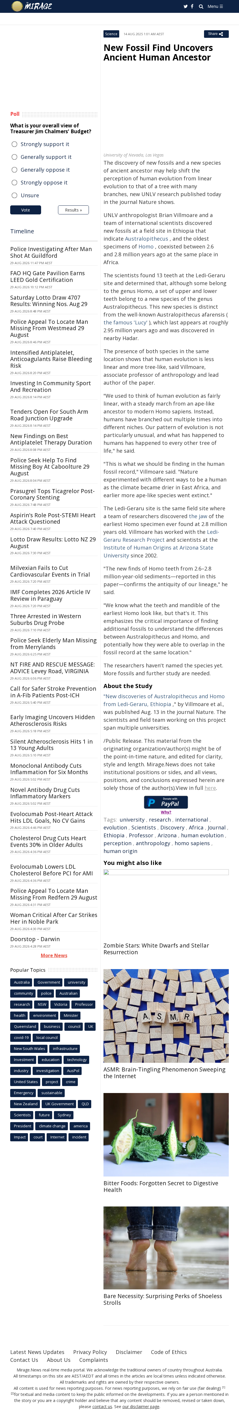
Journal (217, 827)
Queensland (25, 1026)
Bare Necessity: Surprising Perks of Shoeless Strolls (162, 1299)
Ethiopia (113, 835)
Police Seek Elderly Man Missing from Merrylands (53, 644)
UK (90, 1026)
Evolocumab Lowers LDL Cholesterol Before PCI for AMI (51, 870)
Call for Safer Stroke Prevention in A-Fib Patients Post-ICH (53, 692)
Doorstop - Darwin (35, 939)
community (23, 993)
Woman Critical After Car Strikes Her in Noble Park (53, 918)
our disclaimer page (140, 1406)
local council (47, 1037)
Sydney (64, 1114)
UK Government (59, 1103)
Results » (73, 210)
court (38, 1137)
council (74, 1026)
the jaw (198, 516)
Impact (20, 1137)
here (210, 787)
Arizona (167, 835)
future (44, 1114)
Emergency (24, 1092)
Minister (71, 1015)
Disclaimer (129, 1351)
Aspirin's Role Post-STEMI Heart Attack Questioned (53, 518)
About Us (59, 1359)
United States (26, 1081)
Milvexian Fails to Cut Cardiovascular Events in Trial (50, 571)
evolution (115, 827)
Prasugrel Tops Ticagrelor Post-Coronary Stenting (52, 494)
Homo (146, 246)
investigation (47, 1070)
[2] (12, 1393)
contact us (102, 1406)
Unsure (30, 195)
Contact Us (24, 1359)
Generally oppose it (45, 169)
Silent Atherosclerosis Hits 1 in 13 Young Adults (51, 745)
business (52, 1026)
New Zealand (26, 1103)
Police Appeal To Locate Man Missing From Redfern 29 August (53, 894)
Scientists (143, 827)
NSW (42, 1004)
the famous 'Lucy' (125, 322)
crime (70, 1081)
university (132, 819)
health (19, 1015)
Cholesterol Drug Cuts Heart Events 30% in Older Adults (48, 841)
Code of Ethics (169, 1351)
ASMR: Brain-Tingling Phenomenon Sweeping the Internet (164, 1073)
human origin (120, 850)
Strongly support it (45, 144)
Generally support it (46, 156)
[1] (223, 1387)
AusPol (73, 1070)
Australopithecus (146, 238)
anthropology (153, 843)
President (22, 1126)
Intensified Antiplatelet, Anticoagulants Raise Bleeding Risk (51, 359)
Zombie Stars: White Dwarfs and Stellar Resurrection (156, 949)
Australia (22, 982)
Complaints (93, 1359)
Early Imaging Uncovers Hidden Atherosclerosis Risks (52, 720)
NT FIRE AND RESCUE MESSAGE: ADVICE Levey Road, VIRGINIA (52, 668)
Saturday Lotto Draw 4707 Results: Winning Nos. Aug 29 (48, 301)
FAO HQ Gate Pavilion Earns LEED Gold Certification (47, 276)
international (191, 819)
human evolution (202, 835)
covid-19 (21, 1037)
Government (49, 982)
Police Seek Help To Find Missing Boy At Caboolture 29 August (49, 466)
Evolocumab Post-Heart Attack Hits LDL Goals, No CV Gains (51, 817)
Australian (68, 993)
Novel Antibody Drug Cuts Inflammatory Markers (45, 793)
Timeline (22, 231)
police (46, 993)
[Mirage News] (32, 6)
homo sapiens (192, 843)
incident (79, 1137)
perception (117, 843)
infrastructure (65, 1048)
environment (44, 1015)
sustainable (51, 1092)
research (160, 819)
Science (111, 33)
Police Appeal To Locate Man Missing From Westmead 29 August (49, 328)
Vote (25, 210)
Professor (141, 835)
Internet (57, 1137)
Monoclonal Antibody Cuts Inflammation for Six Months (49, 769)
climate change (52, 1126)
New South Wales (29, 1048)
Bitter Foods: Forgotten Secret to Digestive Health (160, 1186)
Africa (196, 827)
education (50, 1059)
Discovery (172, 827)
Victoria (60, 1004)
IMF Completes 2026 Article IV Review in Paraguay (50, 595)
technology (77, 1059)
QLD (85, 1103)
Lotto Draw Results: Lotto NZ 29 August (53, 543)
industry (21, 1070)
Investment (24, 1059)
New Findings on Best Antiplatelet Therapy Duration (51, 439)
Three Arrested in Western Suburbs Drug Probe (45, 619)
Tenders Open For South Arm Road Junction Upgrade (49, 415)
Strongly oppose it (44, 182)
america (80, 1126)
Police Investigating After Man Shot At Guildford (51, 252)
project (52, 1081)
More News (54, 955)
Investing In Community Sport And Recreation (50, 386)
